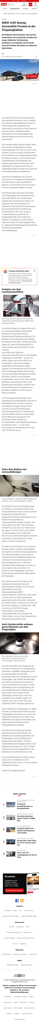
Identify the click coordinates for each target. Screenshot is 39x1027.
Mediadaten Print (26, 965)
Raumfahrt (35, 8)
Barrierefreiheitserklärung (25, 938)
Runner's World (26, 1013)
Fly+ (20, 910)
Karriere (15, 944)
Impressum (20, 927)
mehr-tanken (7, 1008)
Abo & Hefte (33, 954)
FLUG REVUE (6, 954)
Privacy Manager (9, 938)
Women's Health (19, 1019)
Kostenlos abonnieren (14, 890)
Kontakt (11, 927)
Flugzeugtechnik (14, 8)
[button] (19, 70)
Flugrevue (23, 1002)
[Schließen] (34, 271)
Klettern (31, 1002)
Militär (4, 8)
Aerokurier (7, 997)
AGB (27, 927)
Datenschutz (27, 932)
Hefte (18, 1)
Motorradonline (29, 1008)
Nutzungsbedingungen (13, 932)
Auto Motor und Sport (20, 997)
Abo (14, 1)
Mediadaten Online (13, 965)
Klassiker (25, 8)
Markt (15, 910)
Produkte (23, 1)
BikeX (31, 997)
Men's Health (18, 1008)
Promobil (16, 1013)
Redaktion (23, 944)
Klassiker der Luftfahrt (20, 954)
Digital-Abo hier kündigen (10, 916)
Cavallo (15, 1002)
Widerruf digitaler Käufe (28, 916)
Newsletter (7, 910)
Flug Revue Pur (29, 910)
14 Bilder (33, 76)
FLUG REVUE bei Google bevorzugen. (20, 281)
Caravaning (7, 1002)
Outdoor (8, 1013)
